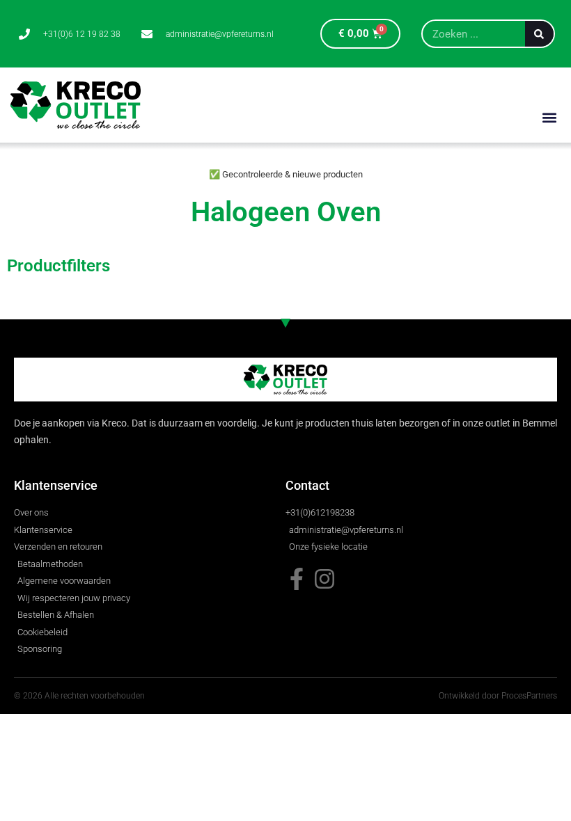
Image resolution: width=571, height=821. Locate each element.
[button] (549, 117)
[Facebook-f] (297, 579)
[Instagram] (324, 579)
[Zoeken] (539, 34)
